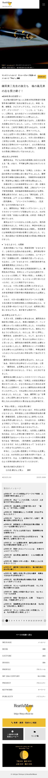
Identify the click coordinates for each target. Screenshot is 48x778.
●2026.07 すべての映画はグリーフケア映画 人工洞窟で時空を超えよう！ (23, 495)
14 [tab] (39, 621)
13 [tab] (36, 621)
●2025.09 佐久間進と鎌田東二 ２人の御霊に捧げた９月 (23, 556)
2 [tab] (9, 621)
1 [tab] (6, 621)
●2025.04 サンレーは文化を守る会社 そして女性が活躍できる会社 (23, 587)
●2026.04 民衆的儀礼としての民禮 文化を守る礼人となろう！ (23, 513)
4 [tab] (14, 621)
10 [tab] (29, 621)
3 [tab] (11, 621)
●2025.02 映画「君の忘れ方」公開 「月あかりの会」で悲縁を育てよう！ (24, 599)
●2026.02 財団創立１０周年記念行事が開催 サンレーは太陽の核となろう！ (23, 525)
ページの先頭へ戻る (24, 635)
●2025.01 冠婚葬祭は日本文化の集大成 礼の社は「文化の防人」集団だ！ (24, 605)
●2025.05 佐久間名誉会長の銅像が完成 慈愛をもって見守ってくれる (23, 581)
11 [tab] (31, 621)
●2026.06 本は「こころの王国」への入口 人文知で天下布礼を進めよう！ (23, 501)
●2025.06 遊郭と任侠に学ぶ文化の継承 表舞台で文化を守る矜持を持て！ (23, 574)
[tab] (3, 620)
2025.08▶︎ (41, 477)
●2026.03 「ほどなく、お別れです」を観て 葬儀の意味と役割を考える (23, 519)
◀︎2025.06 (6, 477)
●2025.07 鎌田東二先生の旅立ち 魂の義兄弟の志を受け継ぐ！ (23, 568)
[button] (43, 4)
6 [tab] (19, 621)
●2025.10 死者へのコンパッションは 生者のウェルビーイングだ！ (24, 550)
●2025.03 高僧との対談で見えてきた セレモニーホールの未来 (23, 593)
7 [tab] (21, 621)
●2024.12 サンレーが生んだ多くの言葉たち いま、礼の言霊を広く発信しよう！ (23, 611)
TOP (3, 65)
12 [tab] (34, 621)
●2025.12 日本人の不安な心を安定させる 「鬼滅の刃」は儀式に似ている (23, 538)
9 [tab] (26, 621)
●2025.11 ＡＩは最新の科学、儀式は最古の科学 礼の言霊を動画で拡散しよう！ (24, 544)
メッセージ (10, 65)
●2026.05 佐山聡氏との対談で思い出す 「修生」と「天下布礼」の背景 (23, 507)
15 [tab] (41, 621)
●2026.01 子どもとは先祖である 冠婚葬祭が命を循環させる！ (23, 532)
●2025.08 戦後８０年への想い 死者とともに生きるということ (23, 562)
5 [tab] (16, 621)
